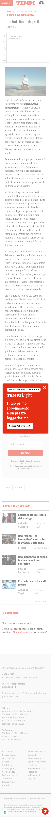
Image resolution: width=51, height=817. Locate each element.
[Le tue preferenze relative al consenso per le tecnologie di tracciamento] (5, 812)
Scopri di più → (41, 601)
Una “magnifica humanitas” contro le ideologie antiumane (31, 539)
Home (9, 11)
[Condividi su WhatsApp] (4, 49)
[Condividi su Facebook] (4, 36)
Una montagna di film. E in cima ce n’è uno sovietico (33, 560)
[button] (4, 60)
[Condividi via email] (4, 55)
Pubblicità (7, 765)
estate (7, 487)
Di (16, 36)
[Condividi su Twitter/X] (4, 42)
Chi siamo (7, 752)
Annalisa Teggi (23, 591)
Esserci (22, 548)
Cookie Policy (8, 772)
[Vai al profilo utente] (41, 3)
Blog (14, 11)
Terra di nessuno (20, 15)
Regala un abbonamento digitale (34, 775)
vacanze (18, 487)
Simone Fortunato (23, 570)
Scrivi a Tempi (9, 755)
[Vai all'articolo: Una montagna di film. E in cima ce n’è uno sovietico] (9, 564)
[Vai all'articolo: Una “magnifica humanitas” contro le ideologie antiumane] (9, 542)
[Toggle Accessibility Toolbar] (45, 811)
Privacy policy (9, 768)
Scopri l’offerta (17, 426)
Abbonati (6, 3)
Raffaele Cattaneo (23, 525)
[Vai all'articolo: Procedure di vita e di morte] (9, 587)
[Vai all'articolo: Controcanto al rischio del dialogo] (9, 521)
